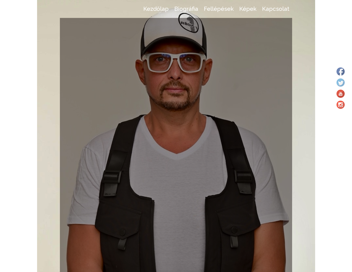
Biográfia (186, 9)
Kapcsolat (275, 9)
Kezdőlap (156, 9)
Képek (247, 9)
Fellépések (219, 9)
